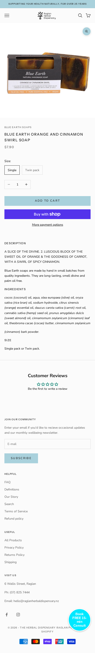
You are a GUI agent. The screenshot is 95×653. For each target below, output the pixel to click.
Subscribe (21, 458)
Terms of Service (16, 511)
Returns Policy (14, 555)
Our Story (11, 497)
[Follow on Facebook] (6, 614)
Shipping (10, 562)
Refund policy (13, 519)
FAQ (7, 482)
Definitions (11, 489)
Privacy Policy (14, 547)
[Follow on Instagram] (18, 614)
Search (9, 504)
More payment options (47, 225)
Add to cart (47, 201)
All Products (13, 540)
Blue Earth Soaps (18, 127)
